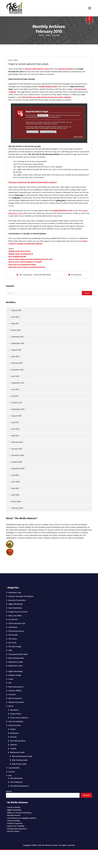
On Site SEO (13, 619)
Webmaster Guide (15, 662)
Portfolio (12, 694)
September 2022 (17, 343)
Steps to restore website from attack (28, 64)
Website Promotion (16, 702)
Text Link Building (15, 721)
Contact (11, 772)
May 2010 (15, 436)
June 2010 (15, 429)
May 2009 (15, 488)
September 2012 (17, 383)
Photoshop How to (16, 631)
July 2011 (15, 396)
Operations (12, 627)
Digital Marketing (15, 604)
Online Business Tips (16, 623)
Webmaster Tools (15, 666)
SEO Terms (12, 639)
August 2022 (16, 350)
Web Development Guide (22, 756)
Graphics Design (14, 675)
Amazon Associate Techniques (20, 596)
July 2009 (15, 475)
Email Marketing (15, 608)
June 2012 (15, 389)
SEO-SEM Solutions (18, 741)
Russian (13, 737)
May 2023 (15, 323)
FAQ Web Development (19, 786)
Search (9, 791)
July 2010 (15, 422)
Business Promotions (17, 600)
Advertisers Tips (14, 592)
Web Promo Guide (19, 764)
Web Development (15, 687)
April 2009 (15, 495)
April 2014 (15, 376)
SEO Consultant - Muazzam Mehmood (35, 275)
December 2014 (17, 370)
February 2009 (17, 508)
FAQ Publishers (16, 782)
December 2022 (17, 337)
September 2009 (17, 468)
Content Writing (14, 691)
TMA (10, 650)
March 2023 (16, 330)
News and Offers (15, 616)
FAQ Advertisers (16, 778)
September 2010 (17, 409)
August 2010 (16, 416)
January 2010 (16, 449)
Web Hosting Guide (16, 658)
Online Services (14, 725)
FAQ (9, 775)
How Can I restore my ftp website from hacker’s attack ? (32, 182)
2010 (48, 35)
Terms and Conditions (19, 718)
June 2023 (15, 317)
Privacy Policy (15, 714)
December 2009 (17, 455)
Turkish (13, 749)
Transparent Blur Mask (18, 654)
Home (41, 35)
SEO (9, 683)
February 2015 (17, 363)
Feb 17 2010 (13, 60)
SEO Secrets (13, 635)
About (11, 706)
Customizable (14, 768)
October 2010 (16, 403)
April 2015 (15, 356)
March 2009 (16, 501)
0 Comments (76, 275)
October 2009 (16, 462)
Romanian (14, 733)
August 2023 (16, 310)
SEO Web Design (14, 646)
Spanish (13, 745)
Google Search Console (17, 612)
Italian (13, 729)
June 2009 (15, 482)
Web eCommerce (15, 698)
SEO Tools (12, 643)
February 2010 (17, 442)
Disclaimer (14, 710)
